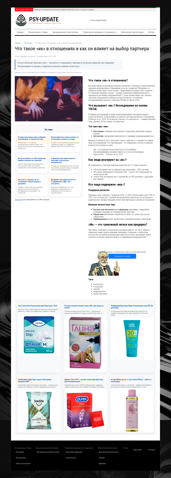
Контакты (151, 450)
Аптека (151, 32)
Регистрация (95, 20)
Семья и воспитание (23, 463)
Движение (102, 463)
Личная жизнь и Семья (38, 32)
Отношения (28, 43)
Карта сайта (137, 450)
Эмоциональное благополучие (65, 32)
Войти (104, 20)
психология (98, 284)
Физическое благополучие (132, 32)
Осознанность (71, 458)
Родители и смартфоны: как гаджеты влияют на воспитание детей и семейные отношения (65, 10)
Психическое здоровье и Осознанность (99, 32)
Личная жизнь (21, 458)
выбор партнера (100, 294)
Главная (20, 32)
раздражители (99, 291)
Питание (102, 458)
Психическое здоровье (74, 452)
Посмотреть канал (122, 256)
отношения (98, 287)
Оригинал (19, 199)
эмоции (96, 289)
